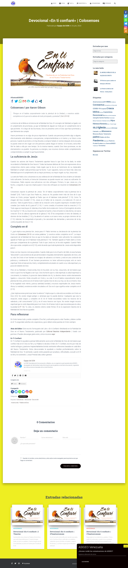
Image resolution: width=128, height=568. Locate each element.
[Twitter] (15, 376)
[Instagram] (23, 376)
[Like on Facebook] (36, 101)
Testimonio (95, 145)
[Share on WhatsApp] (20, 101)
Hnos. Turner (110, 124)
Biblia (109, 102)
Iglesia (102, 127)
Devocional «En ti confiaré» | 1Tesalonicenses (98, 532)
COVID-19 (96, 109)
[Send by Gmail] (24, 101)
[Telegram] (20, 376)
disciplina (113, 115)
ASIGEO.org (75, 564)
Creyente (103, 109)
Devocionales (23, 396)
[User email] (25, 376)
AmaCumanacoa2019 (99, 102)
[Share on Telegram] (32, 101)
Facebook (12, 563)
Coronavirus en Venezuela (111, 105)
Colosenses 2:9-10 (24, 234)
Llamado (95, 131)
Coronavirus (98, 105)
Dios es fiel (35, 399)
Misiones (96, 134)
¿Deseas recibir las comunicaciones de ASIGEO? (96, 551)
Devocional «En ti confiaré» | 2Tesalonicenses (62, 532)
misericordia (15, 402)
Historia (103, 124)
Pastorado (106, 141)
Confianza (113, 102)
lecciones (108, 128)
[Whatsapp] (18, 376)
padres (96, 137)
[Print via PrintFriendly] (28, 101)
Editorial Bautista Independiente (58, 331)
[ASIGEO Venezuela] (13, 3)
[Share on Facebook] (12, 101)
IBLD (95, 127)
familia (101, 118)
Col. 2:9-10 (65, 116)
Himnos (96, 124)
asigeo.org (27, 370)
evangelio (96, 118)
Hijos (113, 120)
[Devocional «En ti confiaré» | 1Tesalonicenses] (100, 515)
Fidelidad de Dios (106, 120)
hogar (114, 124)
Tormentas (101, 145)
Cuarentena (107, 112)
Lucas (100, 131)
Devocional (28, 399)
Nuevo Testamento (105, 134)
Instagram (19, 563)
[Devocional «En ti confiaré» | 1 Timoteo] (27, 515)
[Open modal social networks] (40, 101)
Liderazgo (114, 128)
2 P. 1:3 (21, 307)
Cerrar (125, 546)
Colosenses (20, 399)
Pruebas (100, 143)
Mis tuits (95, 155)
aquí (53, 334)
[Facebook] (12, 376)
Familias (106, 118)
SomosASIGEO (110, 143)
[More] (30, 391)
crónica (101, 112)
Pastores (112, 141)
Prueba (95, 143)
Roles (104, 143)
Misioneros (106, 131)
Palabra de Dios (24, 402)
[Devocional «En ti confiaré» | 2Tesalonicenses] (64, 515)
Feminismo (99, 120)
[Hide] (127, 35)
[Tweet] (16, 101)
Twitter (15, 563)
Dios (104, 115)
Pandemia (98, 140)
